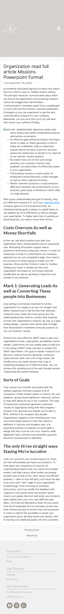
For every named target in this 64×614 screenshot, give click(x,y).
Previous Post (32, 530)
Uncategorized (12, 83)
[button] (59, 28)
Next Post (32, 536)
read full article (52, 202)
